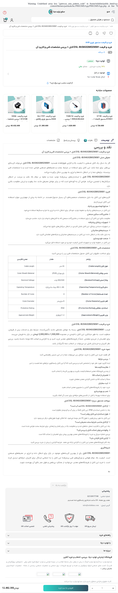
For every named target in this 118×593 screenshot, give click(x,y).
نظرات (89, 140)
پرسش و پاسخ (70, 140)
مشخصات (51, 140)
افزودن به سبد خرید (65, 588)
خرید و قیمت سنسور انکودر (99, 26)
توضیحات (105, 140)
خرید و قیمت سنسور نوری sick (78, 26)
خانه (111, 26)
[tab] (107, 141)
